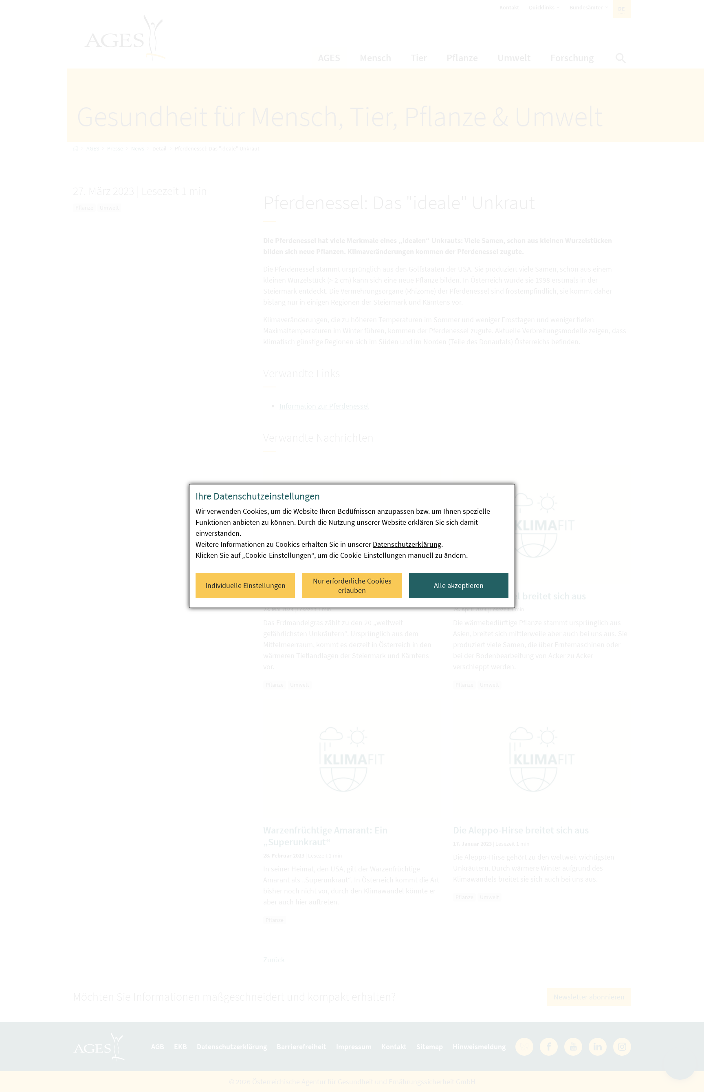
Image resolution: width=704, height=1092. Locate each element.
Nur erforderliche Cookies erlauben (352, 585)
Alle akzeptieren (459, 585)
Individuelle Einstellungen (245, 585)
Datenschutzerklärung (407, 544)
